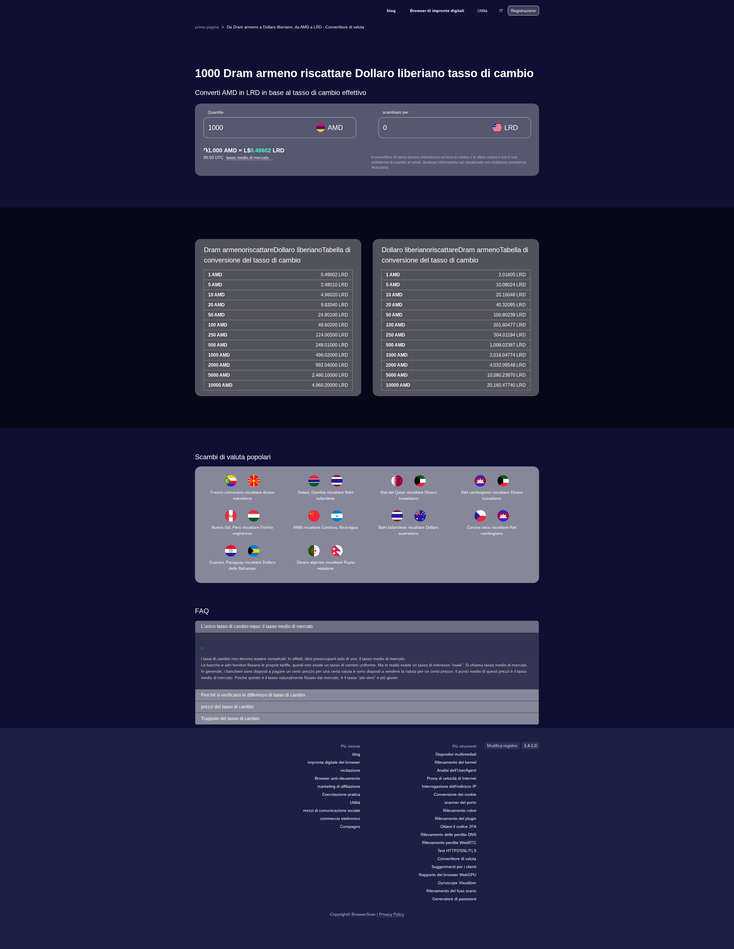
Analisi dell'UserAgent (456, 770)
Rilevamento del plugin (455, 818)
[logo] (223, 11)
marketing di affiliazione (338, 786)
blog (391, 10)
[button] (367, 627)
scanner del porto (460, 802)
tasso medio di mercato (248, 157)
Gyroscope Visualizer (457, 882)
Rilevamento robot (459, 810)
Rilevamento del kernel (455, 762)
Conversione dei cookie (455, 794)
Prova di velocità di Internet (451, 778)
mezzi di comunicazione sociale (331, 810)
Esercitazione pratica (341, 794)
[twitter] (225, 757)
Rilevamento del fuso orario (451, 890)
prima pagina (207, 27)
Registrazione (523, 10)
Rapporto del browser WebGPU (447, 874)
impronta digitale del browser (334, 762)
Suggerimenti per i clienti (454, 866)
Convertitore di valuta (457, 858)
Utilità (482, 10)
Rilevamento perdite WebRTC (449, 842)
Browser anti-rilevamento (337, 778)
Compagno (350, 826)
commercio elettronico (340, 818)
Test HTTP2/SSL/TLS (457, 850)
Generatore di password (454, 899)
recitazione (350, 770)
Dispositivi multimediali (456, 754)
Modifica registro (502, 745)
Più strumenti (464, 746)
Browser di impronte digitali (437, 10)
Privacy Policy (391, 914)
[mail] (201, 757)
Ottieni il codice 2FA (458, 826)
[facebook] (213, 757)
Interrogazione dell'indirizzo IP (449, 786)
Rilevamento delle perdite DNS (448, 834)
